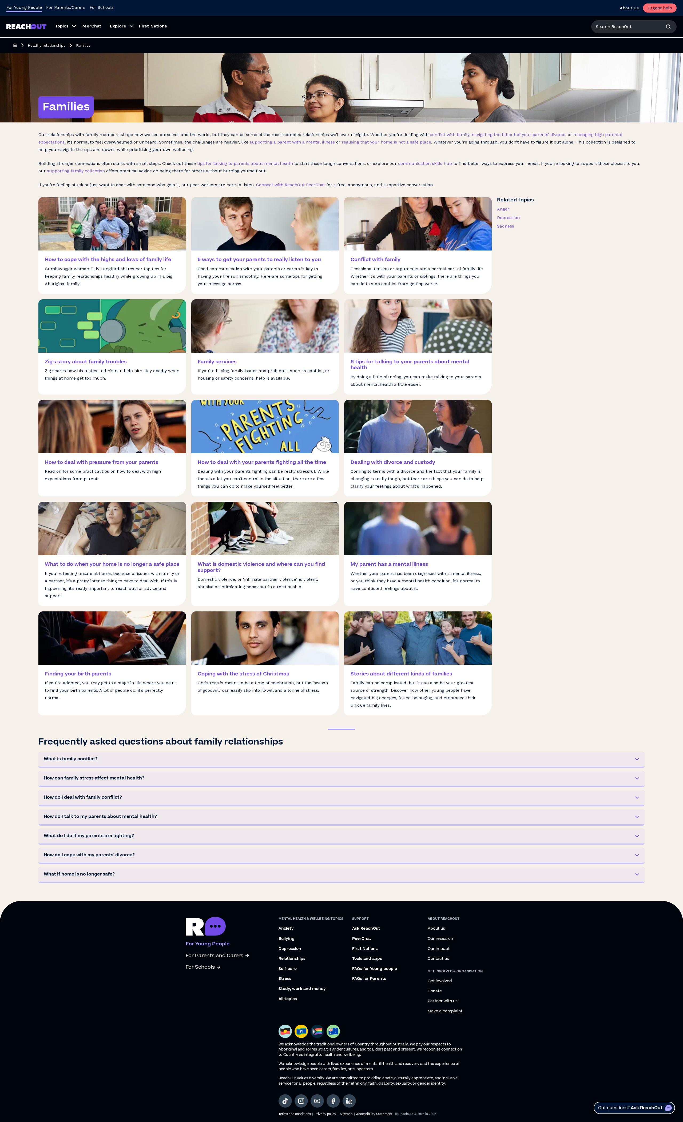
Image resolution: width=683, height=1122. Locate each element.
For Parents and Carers (214, 956)
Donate (435, 991)
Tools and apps (367, 958)
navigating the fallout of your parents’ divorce (518, 134)
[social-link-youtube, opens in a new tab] (317, 1101)
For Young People (24, 7)
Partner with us (443, 1001)
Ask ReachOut (366, 928)
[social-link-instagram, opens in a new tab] (301, 1101)
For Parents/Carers (65, 7)
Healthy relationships (46, 45)
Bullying (287, 938)
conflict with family (449, 134)
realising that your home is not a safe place (386, 142)
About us (629, 7)
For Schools (102, 7)
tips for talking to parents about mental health (245, 163)
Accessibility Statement (374, 1114)
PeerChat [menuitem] (91, 26)
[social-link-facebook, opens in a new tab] (333, 1101)
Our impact (439, 949)
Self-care (288, 969)
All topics (288, 999)
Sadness (505, 226)
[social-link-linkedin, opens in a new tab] (349, 1101)
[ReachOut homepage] (15, 45)
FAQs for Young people (374, 969)
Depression (508, 217)
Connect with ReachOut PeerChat (290, 184)
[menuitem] (64, 26)
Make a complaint (445, 1011)
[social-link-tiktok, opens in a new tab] (285, 1101)
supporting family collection (76, 170)
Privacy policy (325, 1114)
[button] (341, 759)
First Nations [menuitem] (153, 26)
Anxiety (286, 928)
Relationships (292, 958)
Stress (285, 978)
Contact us (438, 958)
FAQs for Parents (369, 978)
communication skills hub (425, 163)
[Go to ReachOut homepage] (26, 26)
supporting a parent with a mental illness (292, 142)
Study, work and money (302, 989)
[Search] (668, 26)
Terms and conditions (295, 1114)
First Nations (365, 949)
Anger (503, 209)
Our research (440, 938)
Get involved (440, 981)
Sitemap (346, 1114)
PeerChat (361, 938)
